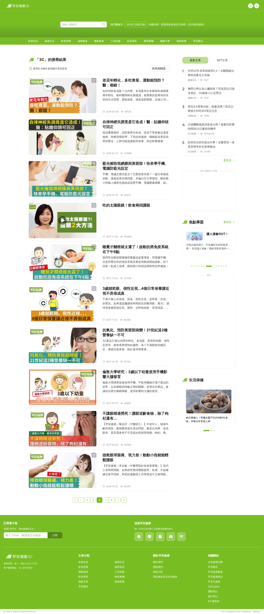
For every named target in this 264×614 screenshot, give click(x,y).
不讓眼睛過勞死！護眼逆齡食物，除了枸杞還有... (136, 415)
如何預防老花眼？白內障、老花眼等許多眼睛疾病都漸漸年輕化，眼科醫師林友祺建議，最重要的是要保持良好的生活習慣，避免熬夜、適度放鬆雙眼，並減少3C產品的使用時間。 (136, 95)
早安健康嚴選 (215, 571)
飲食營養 (66, 41)
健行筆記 (213, 596)
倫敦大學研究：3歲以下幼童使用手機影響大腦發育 (135, 374)
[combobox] (160, 68)
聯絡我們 (158, 566)
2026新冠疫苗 (196, 24)
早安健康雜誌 (215, 576)
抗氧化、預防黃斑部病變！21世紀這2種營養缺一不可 (135, 332)
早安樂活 (198, 41)
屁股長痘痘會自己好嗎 (173, 24)
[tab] (195, 60)
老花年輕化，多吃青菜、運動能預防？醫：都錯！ (134, 82)
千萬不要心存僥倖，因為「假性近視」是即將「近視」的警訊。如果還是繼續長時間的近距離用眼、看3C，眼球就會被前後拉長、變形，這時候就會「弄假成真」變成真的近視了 (136, 304)
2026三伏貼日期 (136, 24)
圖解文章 (165, 41)
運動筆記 (213, 591)
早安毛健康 (214, 581)
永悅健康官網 (215, 562)
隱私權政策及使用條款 (165, 576)
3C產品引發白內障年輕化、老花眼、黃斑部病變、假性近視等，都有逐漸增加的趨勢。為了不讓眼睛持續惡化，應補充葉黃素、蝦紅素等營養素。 (136, 345)
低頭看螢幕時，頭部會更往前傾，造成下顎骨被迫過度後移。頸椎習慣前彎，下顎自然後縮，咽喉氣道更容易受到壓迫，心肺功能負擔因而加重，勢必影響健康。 (136, 137)
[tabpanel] (208, 114)
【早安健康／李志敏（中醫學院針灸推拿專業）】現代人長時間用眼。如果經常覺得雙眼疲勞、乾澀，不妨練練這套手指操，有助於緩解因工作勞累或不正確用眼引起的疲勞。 (136, 470)
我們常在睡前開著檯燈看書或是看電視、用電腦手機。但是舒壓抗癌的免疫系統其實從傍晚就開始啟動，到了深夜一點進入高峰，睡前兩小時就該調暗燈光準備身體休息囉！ (136, 262)
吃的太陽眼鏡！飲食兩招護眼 (126, 205)
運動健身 (99, 41)
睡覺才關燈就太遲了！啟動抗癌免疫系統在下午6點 (136, 249)
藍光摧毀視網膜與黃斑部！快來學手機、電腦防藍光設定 (136, 166)
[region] (208, 245)
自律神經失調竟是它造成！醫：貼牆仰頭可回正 (136, 124)
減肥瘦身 (82, 41)
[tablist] (208, 60)
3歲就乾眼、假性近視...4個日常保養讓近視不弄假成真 (136, 291)
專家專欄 (148, 41)
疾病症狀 (33, 41)
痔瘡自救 (154, 24)
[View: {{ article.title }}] (62, 95)
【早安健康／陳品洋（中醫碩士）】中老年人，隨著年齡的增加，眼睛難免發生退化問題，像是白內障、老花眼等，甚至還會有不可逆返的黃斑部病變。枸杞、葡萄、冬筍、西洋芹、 (136, 428)
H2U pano (214, 586)
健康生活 (49, 41)
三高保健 (115, 41)
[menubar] (115, 41)
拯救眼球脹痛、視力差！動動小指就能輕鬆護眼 (136, 457)
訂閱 (55, 535)
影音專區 (132, 41)
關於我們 (158, 562)
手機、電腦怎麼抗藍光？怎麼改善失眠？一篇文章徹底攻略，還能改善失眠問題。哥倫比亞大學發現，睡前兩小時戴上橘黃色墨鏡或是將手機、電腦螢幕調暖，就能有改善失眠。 (136, 179)
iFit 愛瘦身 (213, 601)
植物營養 (181, 41)
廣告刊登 (158, 571)
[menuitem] (33, 41)
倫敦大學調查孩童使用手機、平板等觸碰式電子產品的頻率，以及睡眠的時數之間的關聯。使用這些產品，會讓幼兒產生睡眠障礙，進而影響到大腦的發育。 (136, 387)
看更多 (227, 160)
